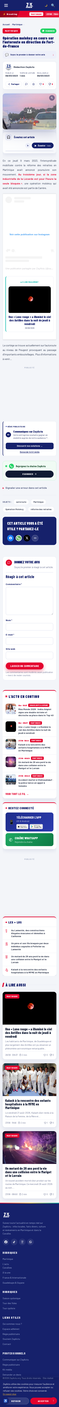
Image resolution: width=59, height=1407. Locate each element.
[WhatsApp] (18, 538)
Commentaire (14, 584)
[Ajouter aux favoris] (33, 84)
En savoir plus (9, 1394)
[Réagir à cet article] (26, 84)
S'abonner (50, 31)
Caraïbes (7, 1267)
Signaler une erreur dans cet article (25, 487)
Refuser (16, 1401)
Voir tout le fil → (17, 793)
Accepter (43, 1401)
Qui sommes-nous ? (12, 1323)
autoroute (21, 501)
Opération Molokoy (14, 509)
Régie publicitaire (11, 1334)
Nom (9, 620)
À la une (6, 1272)
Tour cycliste (9, 1308)
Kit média (7, 1369)
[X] (27, 538)
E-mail (10, 634)
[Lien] (35, 538)
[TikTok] (14, 1242)
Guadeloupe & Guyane (13, 1282)
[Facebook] (10, 538)
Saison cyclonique (11, 1298)
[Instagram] (22, 1242)
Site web (10, 648)
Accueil (6, 24)
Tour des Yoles (10, 1303)
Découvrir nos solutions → (30, 446)
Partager (15, 84)
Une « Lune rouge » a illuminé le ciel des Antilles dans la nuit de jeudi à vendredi (28, 1032)
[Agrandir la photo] (29, 111)
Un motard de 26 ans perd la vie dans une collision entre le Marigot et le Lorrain (28, 1172)
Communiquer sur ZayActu (16, 1359)
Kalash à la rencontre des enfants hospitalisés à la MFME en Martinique (28, 1104)
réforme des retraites (41, 509)
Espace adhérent (11, 1329)
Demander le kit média (29, 452)
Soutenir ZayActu (11, 1339)
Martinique (17, 24)
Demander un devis (12, 1374)
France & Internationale (14, 1277)
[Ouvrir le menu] (6, 5)
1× (28, 145)
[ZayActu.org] (29, 5)
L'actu (6, 1264)
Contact (7, 1344)
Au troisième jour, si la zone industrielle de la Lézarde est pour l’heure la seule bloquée (29, 179)
